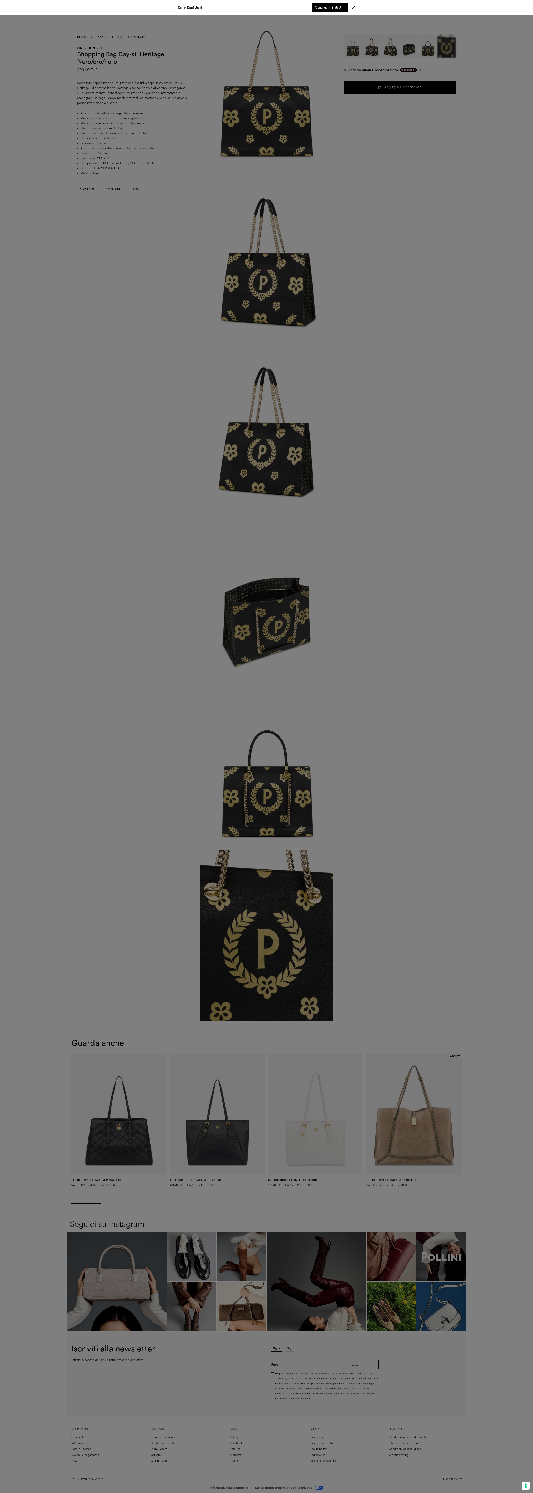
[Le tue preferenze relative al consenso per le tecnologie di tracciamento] (526, 1486)
